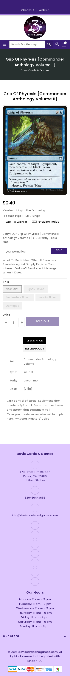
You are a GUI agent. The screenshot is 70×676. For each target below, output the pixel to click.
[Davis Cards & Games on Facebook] (13, 4)
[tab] (34, 340)
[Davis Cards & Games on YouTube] (35, 4)
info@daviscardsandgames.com (35, 515)
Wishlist (44, 10)
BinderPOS (35, 661)
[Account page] (57, 44)
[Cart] (64, 44)
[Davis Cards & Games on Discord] (42, 4)
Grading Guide (49, 222)
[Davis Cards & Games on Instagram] (28, 4)
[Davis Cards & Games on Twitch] (49, 4)
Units (6, 314)
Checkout (27, 10)
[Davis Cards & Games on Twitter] (21, 4)
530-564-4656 (34, 498)
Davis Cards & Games (35, 70)
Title (6, 282)
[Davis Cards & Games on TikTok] (56, 4)
